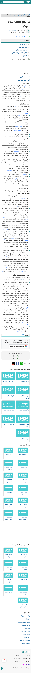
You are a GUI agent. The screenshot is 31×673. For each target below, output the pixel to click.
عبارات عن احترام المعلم (24, 616)
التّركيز (6, 229)
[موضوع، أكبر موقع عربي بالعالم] (27, 2)
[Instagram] (23, 652)
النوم (24, 174)
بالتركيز (24, 86)
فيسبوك (17, 363)
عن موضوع (18, 655)
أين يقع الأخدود (26, 625)
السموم (20, 116)
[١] (22, 90)
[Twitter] (26, 652)
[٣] (5, 106)
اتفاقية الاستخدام (26, 658)
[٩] (4, 279)
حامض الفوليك (18, 126)
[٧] (4, 240)
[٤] (17, 206)
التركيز (20, 96)
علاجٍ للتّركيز (23, 198)
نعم (18, 357)
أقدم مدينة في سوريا (24, 640)
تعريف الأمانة (26, 619)
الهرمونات (16, 151)
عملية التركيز (20, 331)
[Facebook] (29, 652)
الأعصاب (16, 143)
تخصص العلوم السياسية (24, 622)
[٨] (6, 256)
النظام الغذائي (17, 130)
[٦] (3, 229)
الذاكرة (26, 113)
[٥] (15, 223)
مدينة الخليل (27, 628)
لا (13, 357)
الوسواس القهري (7, 170)
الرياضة (13, 238)
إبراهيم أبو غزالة (12, 30)
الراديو (15, 179)
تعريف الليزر (27, 637)
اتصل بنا (28, 655)
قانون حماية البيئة (25, 631)
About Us (28, 661)
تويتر (13, 363)
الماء (21, 272)
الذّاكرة (26, 240)
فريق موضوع (17, 661)
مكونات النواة (27, 634)
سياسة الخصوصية (16, 658)
